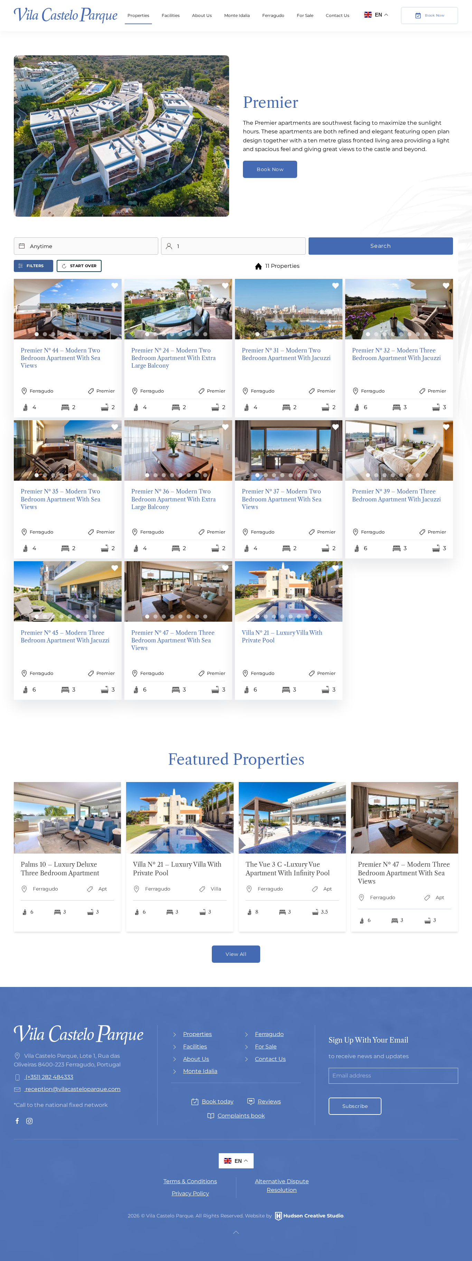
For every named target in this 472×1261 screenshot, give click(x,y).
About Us (202, 15)
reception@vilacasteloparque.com (73, 1089)
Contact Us (337, 15)
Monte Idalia (237, 15)
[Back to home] (65, 15)
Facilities (171, 15)
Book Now (434, 15)
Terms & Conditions (190, 1181)
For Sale (305, 15)
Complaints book (241, 1115)
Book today (218, 1101)
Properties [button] (138, 15)
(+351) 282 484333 (48, 1077)
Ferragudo (273, 15)
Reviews (269, 1101)
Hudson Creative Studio (313, 1216)
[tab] (37, 334)
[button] (68, 348)
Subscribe (355, 1106)
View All (236, 954)
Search (380, 246)
